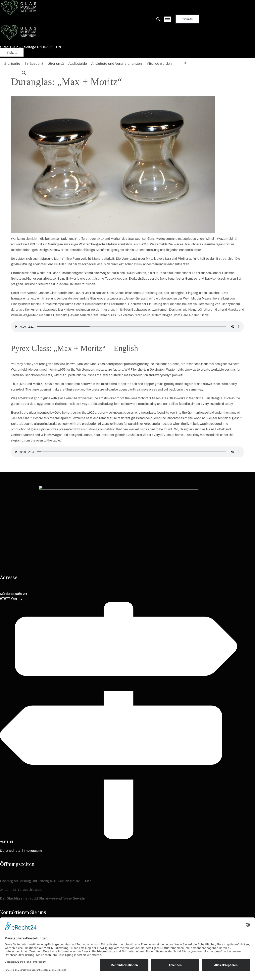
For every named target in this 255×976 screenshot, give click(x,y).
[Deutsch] (181, 63)
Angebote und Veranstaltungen (116, 64)
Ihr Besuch (33, 64)
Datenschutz (10, 851)
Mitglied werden (159, 64)
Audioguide (77, 64)
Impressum (33, 851)
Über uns (55, 64)
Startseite (12, 64)
